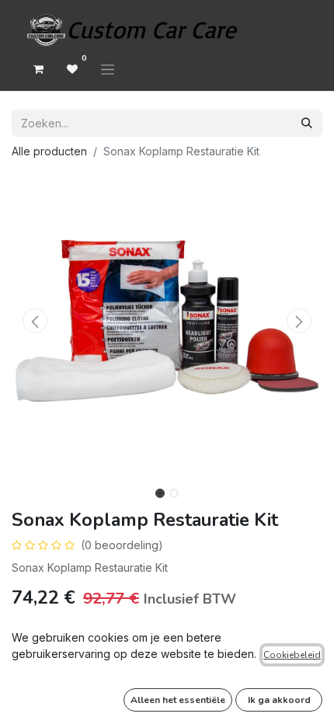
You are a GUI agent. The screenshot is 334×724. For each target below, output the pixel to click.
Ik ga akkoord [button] (279, 700)
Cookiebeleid (292, 655)
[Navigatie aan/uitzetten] (107, 69)
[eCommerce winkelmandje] (38, 69)
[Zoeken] (306, 123)
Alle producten (49, 151)
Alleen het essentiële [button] (177, 700)
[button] (35, 320)
